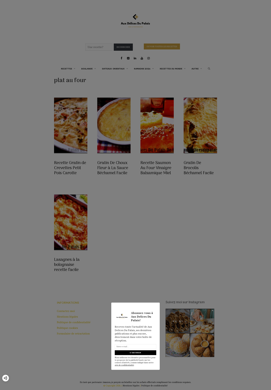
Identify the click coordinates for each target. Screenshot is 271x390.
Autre (195, 68)
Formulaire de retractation (73, 333)
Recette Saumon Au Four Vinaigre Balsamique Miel (155, 168)
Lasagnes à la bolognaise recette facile (67, 264)
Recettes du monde (171, 68)
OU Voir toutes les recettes (162, 46)
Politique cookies (67, 328)
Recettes (66, 68)
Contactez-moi (66, 311)
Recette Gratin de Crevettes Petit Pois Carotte (70, 168)
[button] (209, 68)
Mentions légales (67, 316)
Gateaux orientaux (113, 68)
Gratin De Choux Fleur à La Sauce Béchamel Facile (112, 168)
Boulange (87, 68)
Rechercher (123, 47)
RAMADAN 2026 (142, 68)
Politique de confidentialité (73, 322)
